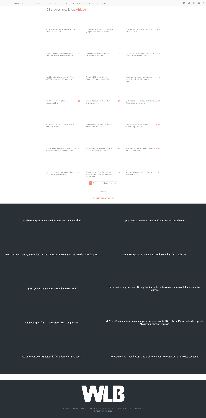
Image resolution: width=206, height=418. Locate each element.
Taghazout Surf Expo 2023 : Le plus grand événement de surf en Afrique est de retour (99, 174)
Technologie (79, 3)
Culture (29, 3)
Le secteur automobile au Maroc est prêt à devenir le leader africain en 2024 (139, 79)
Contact (139, 409)
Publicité (85, 409)
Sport (57, 3)
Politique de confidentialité (103, 409)
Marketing (18, 3)
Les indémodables (103, 198)
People (38, 3)
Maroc (96, 3)
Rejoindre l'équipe (71, 409)
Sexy (89, 3)
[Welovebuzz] (6, 3)
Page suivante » (110, 183)
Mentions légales (126, 409)
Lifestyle (67, 3)
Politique (48, 3)
